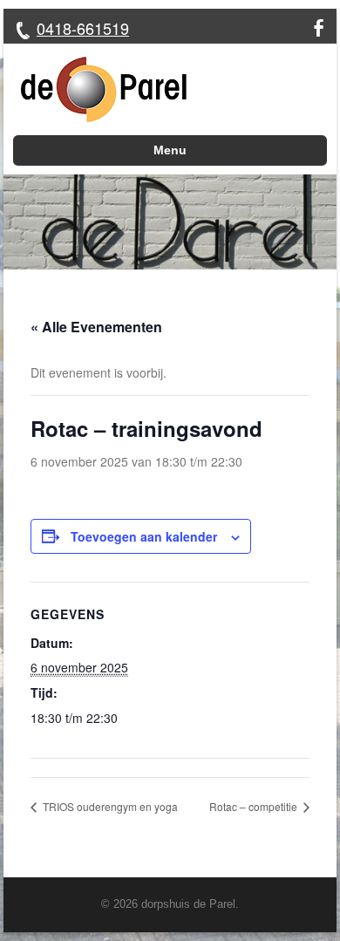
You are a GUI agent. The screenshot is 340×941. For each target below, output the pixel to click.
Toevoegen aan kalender (144, 536)
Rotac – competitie (254, 806)
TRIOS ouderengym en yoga (109, 806)
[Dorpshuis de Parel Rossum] (95, 89)
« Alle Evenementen (96, 327)
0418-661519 (83, 28)
